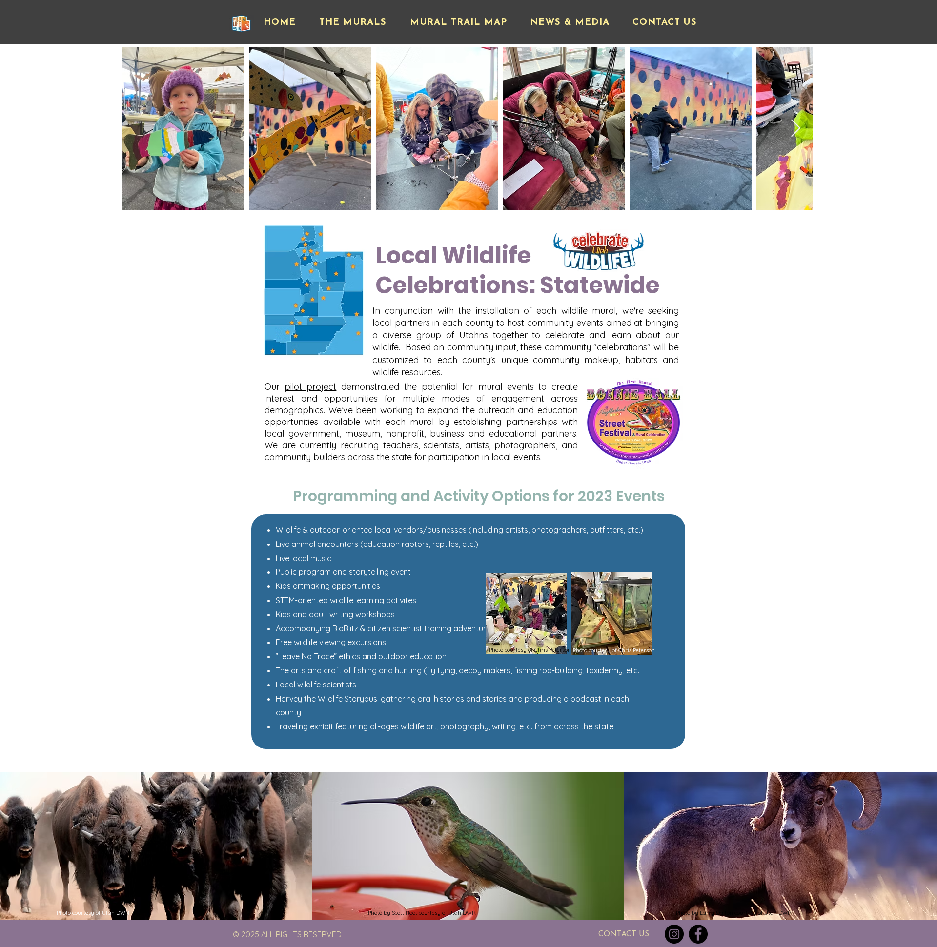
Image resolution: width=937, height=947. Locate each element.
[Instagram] (674, 934)
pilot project (311, 386)
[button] (352, 23)
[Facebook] (698, 934)
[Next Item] (795, 128)
